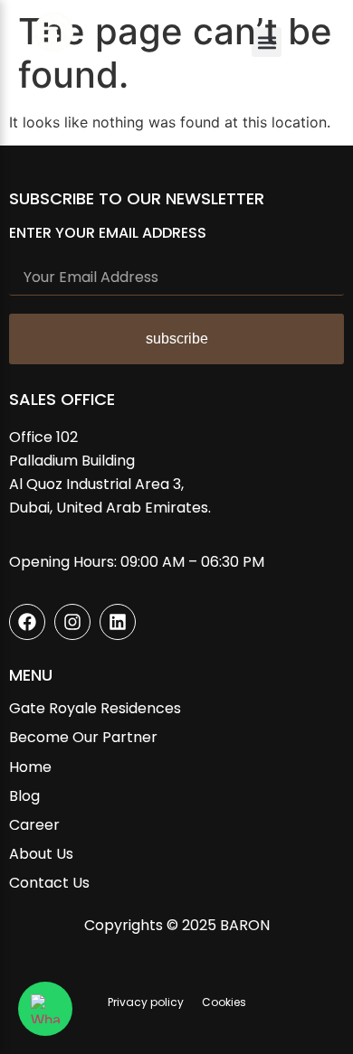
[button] (266, 42)
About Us (41, 853)
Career (34, 824)
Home (30, 767)
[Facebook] (27, 622)
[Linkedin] (118, 622)
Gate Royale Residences (95, 708)
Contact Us (49, 882)
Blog (24, 796)
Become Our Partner (83, 737)
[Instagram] (72, 622)
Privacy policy (146, 1002)
